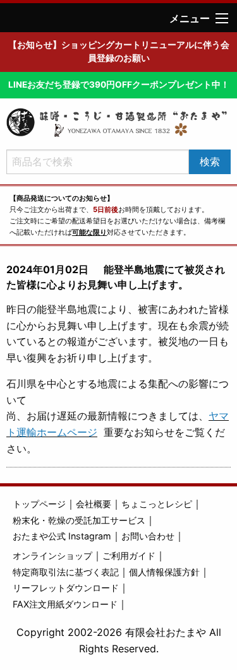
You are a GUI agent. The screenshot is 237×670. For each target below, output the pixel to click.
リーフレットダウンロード (66, 587)
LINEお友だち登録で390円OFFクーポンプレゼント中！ (118, 84)
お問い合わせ (147, 536)
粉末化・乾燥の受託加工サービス (79, 520)
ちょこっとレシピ (156, 503)
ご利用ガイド (128, 555)
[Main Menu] (222, 18)
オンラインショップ (52, 555)
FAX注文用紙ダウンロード (65, 604)
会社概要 (93, 503)
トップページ (39, 503)
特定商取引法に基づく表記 (66, 572)
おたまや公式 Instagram (62, 536)
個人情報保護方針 (164, 572)
